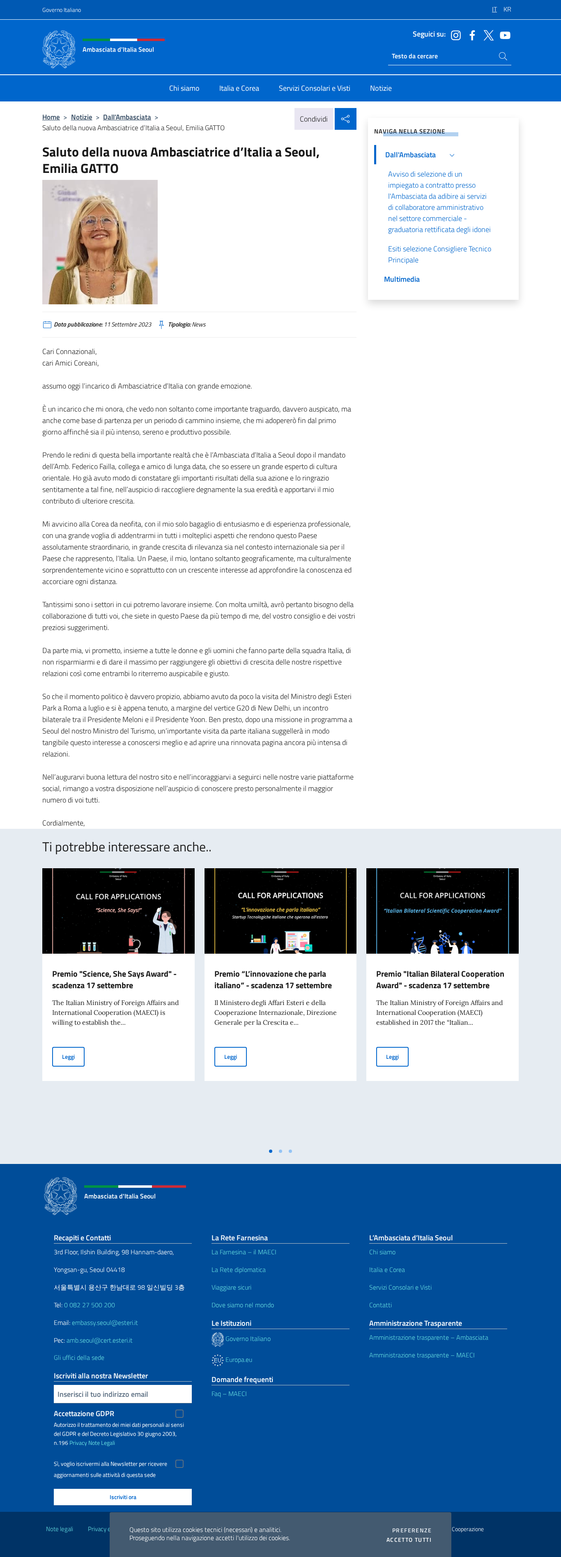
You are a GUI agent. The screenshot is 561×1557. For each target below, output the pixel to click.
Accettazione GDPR (84, 1413)
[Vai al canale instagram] (454, 34)
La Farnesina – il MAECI (244, 1252)
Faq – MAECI (229, 1393)
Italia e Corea (387, 1269)
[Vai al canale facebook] (470, 34)
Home (51, 117)
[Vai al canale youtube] (503, 34)
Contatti (380, 1305)
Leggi (73, 1056)
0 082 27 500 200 (89, 1305)
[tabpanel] (118, 1005)
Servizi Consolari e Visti (400, 1287)
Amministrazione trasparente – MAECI (422, 1355)
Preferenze (412, 1530)
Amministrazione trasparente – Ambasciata (428, 1337)
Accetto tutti (409, 1540)
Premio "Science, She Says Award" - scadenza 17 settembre (114, 979)
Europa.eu (238, 1359)
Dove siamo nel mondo (243, 1305)
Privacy (78, 1442)
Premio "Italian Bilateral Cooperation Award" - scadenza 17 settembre (440, 979)
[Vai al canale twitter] (486, 34)
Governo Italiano (61, 9)
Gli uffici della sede (79, 1357)
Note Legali (101, 1442)
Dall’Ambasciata (127, 117)
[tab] (270, 1151)
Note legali (59, 1529)
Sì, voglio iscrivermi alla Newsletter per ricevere (110, 1463)
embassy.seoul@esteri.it (105, 1322)
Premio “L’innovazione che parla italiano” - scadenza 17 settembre (273, 979)
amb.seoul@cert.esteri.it (100, 1340)
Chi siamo (382, 1252)
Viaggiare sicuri (231, 1287)
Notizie (81, 117)
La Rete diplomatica (239, 1269)
